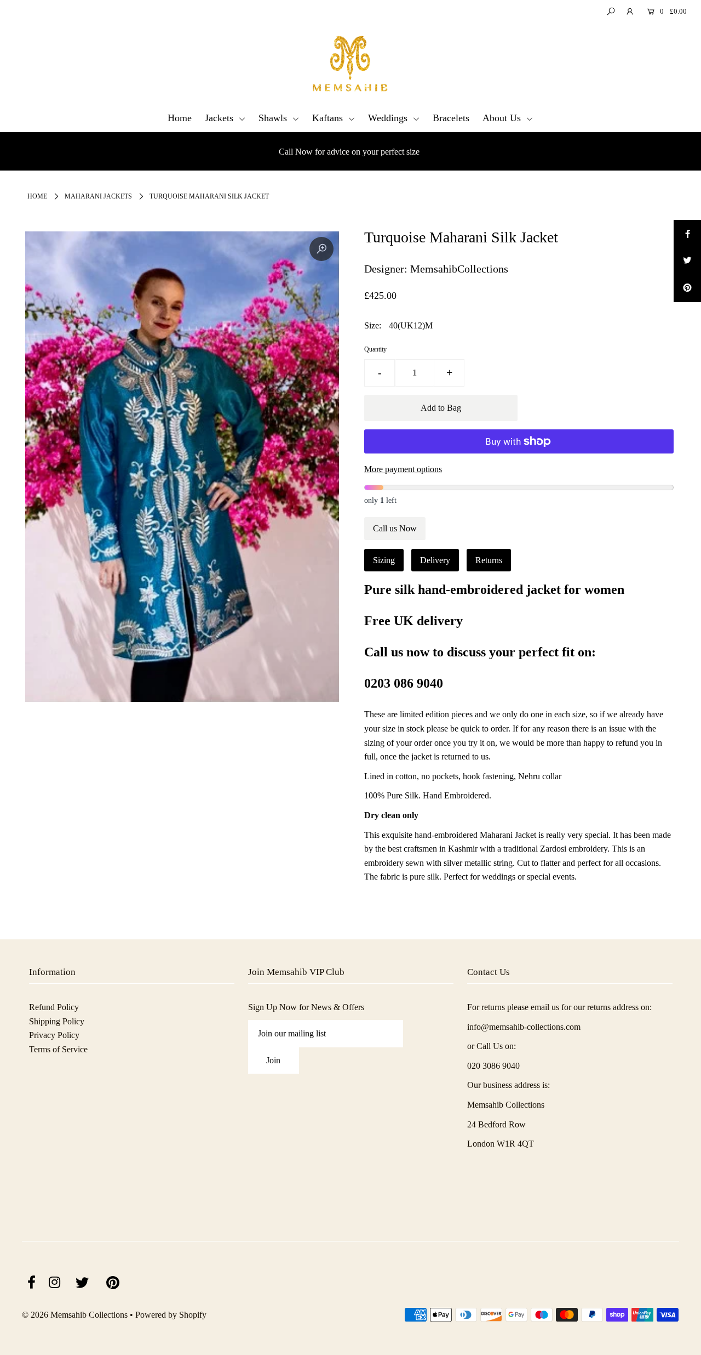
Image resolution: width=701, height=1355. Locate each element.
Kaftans (329, 117)
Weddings (389, 117)
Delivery (435, 560)
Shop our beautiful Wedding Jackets (356, 151)
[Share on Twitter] (687, 261)
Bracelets (451, 117)
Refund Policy (54, 1007)
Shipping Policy (56, 1021)
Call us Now (395, 528)
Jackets (220, 117)
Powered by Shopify (170, 1314)
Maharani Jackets (98, 196)
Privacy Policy (54, 1035)
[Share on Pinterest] (687, 288)
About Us (503, 117)
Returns (488, 560)
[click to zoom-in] (321, 249)
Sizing (384, 560)
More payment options (403, 469)
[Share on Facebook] (687, 233)
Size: (372, 325)
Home (180, 117)
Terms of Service (58, 1049)
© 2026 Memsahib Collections (75, 1314)
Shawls (274, 117)
